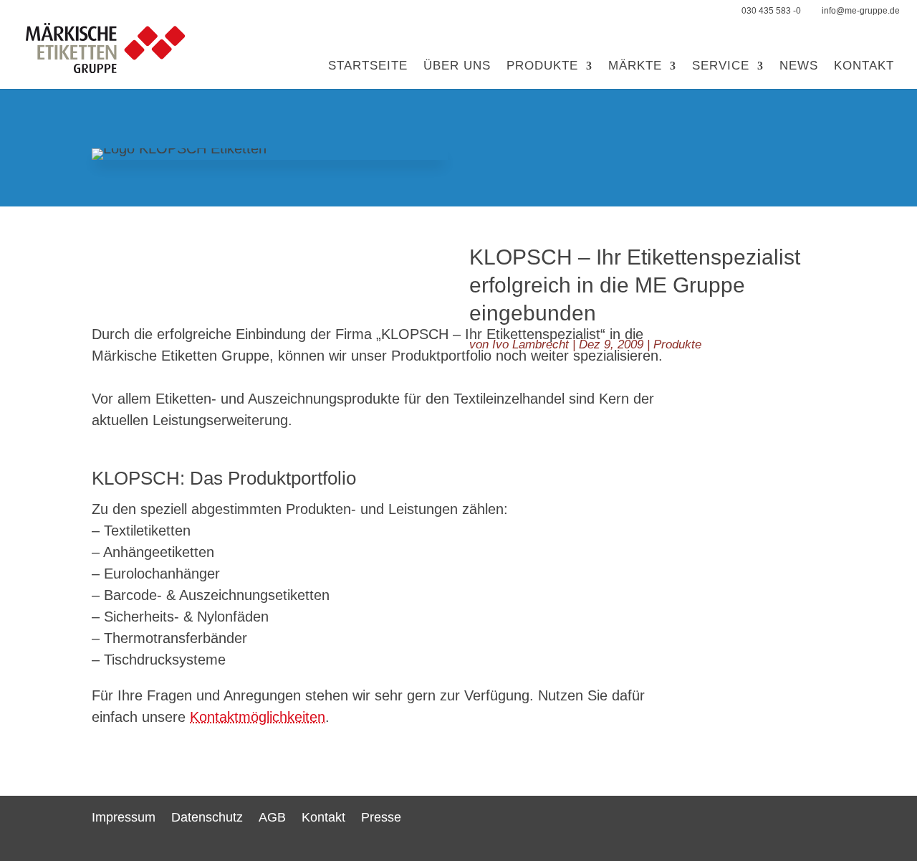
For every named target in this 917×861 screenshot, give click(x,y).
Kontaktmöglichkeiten (257, 717)
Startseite (368, 66)
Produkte (542, 66)
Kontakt (864, 66)
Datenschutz (207, 817)
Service (720, 66)
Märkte (635, 66)
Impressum (123, 817)
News (798, 66)
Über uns (457, 66)
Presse (381, 817)
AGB (272, 817)
